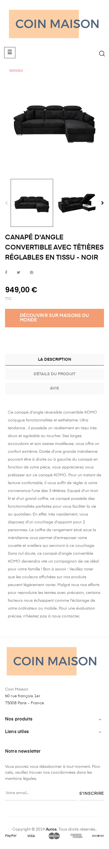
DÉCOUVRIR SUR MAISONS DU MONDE (54, 318)
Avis (54, 388)
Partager (6, 273)
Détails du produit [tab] (54, 374)
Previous (6, 203)
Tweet (18, 273)
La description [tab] (54, 359)
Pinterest (31, 273)
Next (102, 203)
